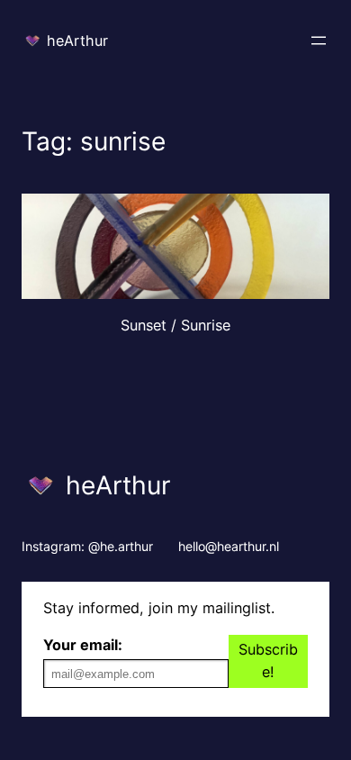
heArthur (77, 41)
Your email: (82, 645)
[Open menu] (318, 40)
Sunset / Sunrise (175, 325)
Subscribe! (268, 661)
